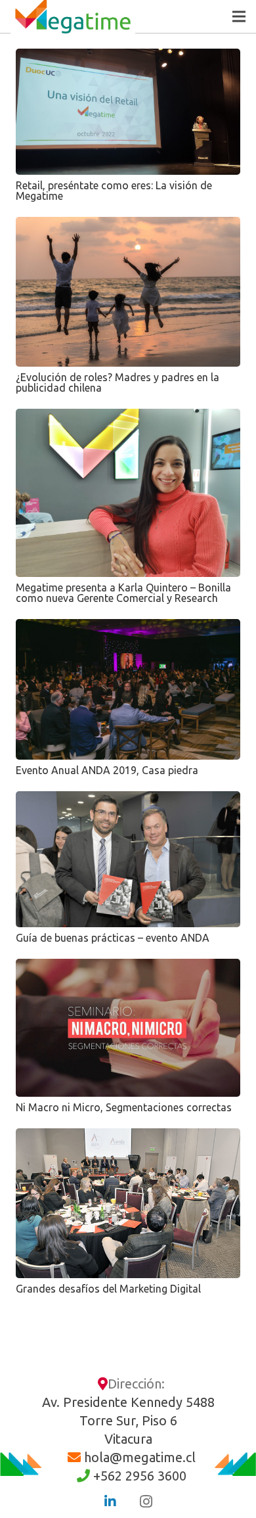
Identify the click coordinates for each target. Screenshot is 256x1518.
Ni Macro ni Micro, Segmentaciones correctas (124, 1107)
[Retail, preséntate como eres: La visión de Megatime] (128, 112)
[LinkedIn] (110, 1501)
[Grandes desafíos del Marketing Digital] (128, 1203)
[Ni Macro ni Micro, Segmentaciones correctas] (128, 1028)
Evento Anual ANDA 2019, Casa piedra (107, 770)
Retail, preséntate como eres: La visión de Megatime (114, 190)
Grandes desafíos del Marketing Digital (108, 1289)
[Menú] (239, 16)
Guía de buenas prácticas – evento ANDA (112, 938)
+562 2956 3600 (139, 1475)
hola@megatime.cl (140, 1457)
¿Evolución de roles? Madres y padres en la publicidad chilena (117, 382)
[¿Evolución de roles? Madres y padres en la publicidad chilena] (128, 292)
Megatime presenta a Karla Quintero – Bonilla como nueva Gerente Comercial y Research (123, 593)
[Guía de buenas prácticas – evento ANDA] (128, 859)
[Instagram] (145, 1501)
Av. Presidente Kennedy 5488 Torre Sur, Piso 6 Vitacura (128, 1420)
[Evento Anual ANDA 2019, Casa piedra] (128, 689)
